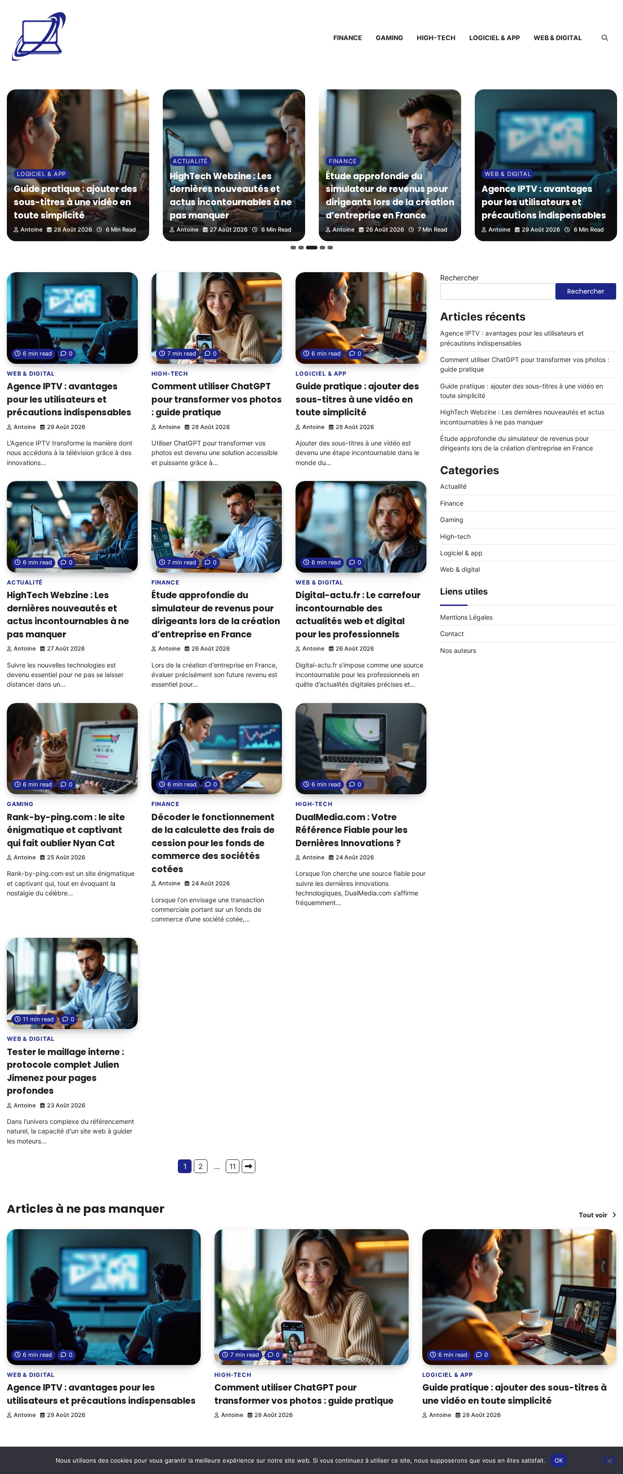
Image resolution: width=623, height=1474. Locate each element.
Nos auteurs (458, 650)
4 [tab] (322, 247)
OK (559, 1460)
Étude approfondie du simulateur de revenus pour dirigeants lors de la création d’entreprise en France (390, 196)
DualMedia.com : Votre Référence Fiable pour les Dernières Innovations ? (352, 830)
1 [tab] (293, 247)
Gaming (389, 37)
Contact (452, 633)
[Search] (605, 38)
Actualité (190, 161)
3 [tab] (311, 247)
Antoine (31, 229)
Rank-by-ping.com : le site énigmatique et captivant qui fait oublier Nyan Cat (66, 830)
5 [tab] (330, 247)
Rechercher (459, 277)
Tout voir (593, 1215)
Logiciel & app (494, 37)
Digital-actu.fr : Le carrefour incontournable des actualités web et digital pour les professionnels (358, 615)
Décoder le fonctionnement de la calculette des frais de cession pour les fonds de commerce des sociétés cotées (213, 843)
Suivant (248, 1166)
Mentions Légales (466, 617)
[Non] (609, 1460)
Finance (347, 37)
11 (232, 1166)
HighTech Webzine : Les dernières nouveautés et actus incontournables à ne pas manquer (231, 196)
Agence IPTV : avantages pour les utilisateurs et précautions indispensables (544, 202)
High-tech (436, 37)
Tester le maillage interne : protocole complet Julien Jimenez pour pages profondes (65, 1071)
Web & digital (558, 37)
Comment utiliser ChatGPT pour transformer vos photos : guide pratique (216, 399)
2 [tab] (301, 247)
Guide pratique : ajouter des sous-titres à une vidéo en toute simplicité (75, 202)
